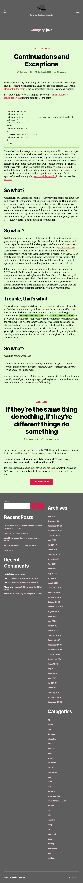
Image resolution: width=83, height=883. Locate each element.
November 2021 (55, 521)
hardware (52, 763)
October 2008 (54, 602)
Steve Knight (27, 72)
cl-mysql (21, 574)
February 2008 (54, 635)
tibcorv (51, 839)
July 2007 (52, 669)
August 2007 (53, 664)
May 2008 (52, 621)
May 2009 (52, 573)
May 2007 (52, 678)
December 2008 (55, 597)
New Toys (8, 550)
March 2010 (53, 550)
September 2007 (55, 659)
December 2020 (55, 526)
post (29, 450)
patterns (51, 791)
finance (51, 748)
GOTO (65, 167)
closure (37, 151)
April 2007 (52, 683)
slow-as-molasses (66, 247)
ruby (47, 49)
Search (6, 502)
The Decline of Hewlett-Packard (24, 578)
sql (49, 829)
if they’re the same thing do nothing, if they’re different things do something (41, 420)
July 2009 (52, 564)
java (35, 49)
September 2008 (55, 607)
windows (51, 858)
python (51, 806)
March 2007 (53, 688)
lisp (41, 49)
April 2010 (52, 545)
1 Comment (61, 72)
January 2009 (54, 592)
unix (49, 853)
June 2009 (52, 569)
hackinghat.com (18, 877)
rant (49, 810)
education (52, 739)
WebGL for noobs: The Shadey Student (20, 545)
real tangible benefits (45, 176)
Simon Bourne (10, 593)
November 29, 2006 (51, 439)
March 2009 (53, 583)
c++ (49, 729)
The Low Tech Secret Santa (16, 533)
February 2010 (54, 554)
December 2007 (55, 645)
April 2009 (52, 578)
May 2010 (52, 540)
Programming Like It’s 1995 (30, 593)
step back (52, 834)
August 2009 (53, 559)
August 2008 (53, 611)
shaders (51, 820)
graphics (51, 758)
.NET (50, 720)
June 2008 (52, 616)
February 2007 (54, 692)
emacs (51, 744)
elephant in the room (14, 89)
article (50, 725)
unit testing (52, 848)
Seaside (8, 179)
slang (50, 825)
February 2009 (54, 588)
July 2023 (52, 516)
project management (57, 801)
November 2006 (55, 702)
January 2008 (54, 640)
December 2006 (55, 697)
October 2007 (54, 654)
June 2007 (52, 673)
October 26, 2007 (44, 72)
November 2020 (55, 531)
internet (51, 767)
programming (54, 796)
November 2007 (55, 650)
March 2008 (53, 631)
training (51, 844)
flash (50, 753)
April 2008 (52, 626)
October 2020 (54, 535)
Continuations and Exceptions (41, 60)
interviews (52, 772)
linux (50, 782)
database (52, 734)
